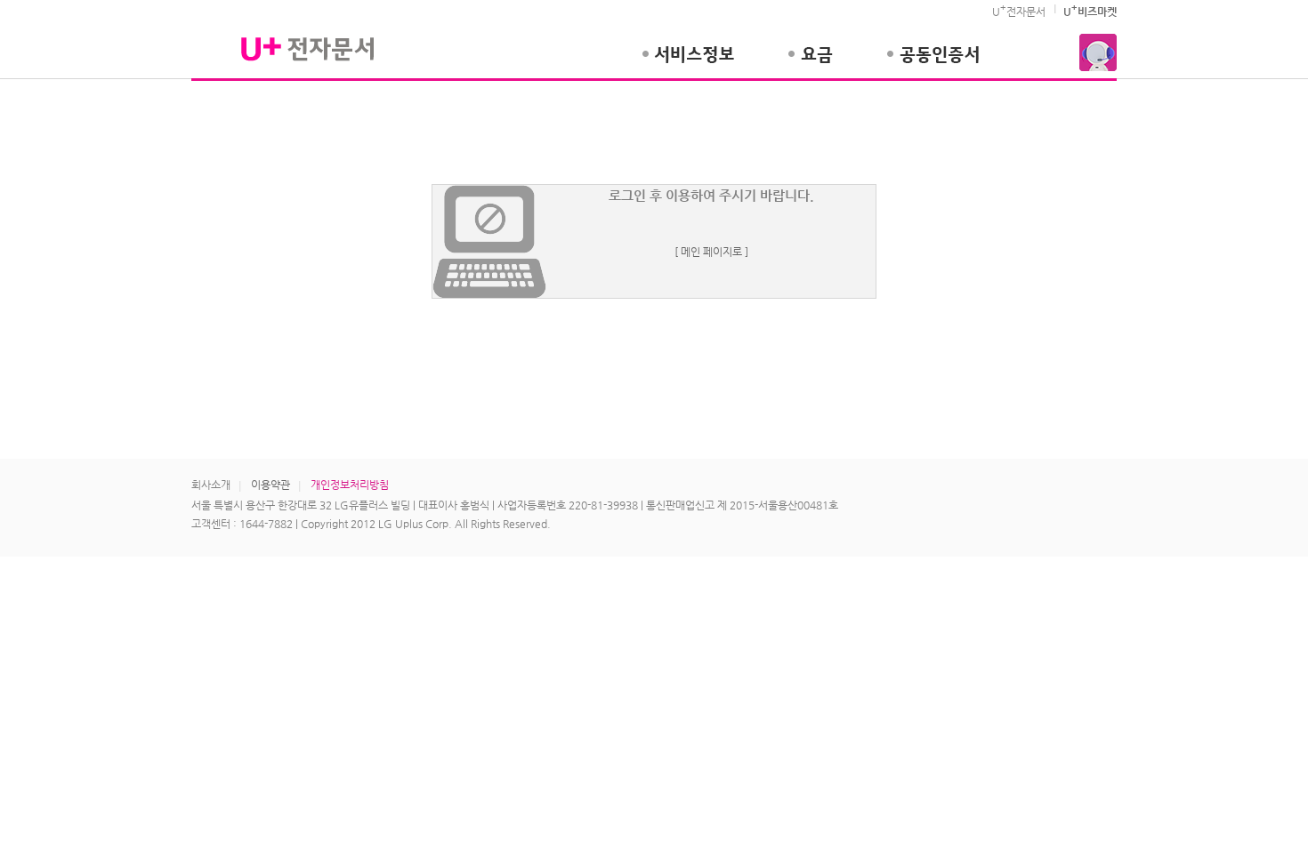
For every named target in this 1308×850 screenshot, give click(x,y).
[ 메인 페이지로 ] (711, 251)
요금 (810, 63)
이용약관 (270, 484)
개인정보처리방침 (350, 484)
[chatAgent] (1098, 52)
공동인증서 (932, 63)
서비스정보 (688, 63)
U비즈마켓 (1090, 11)
